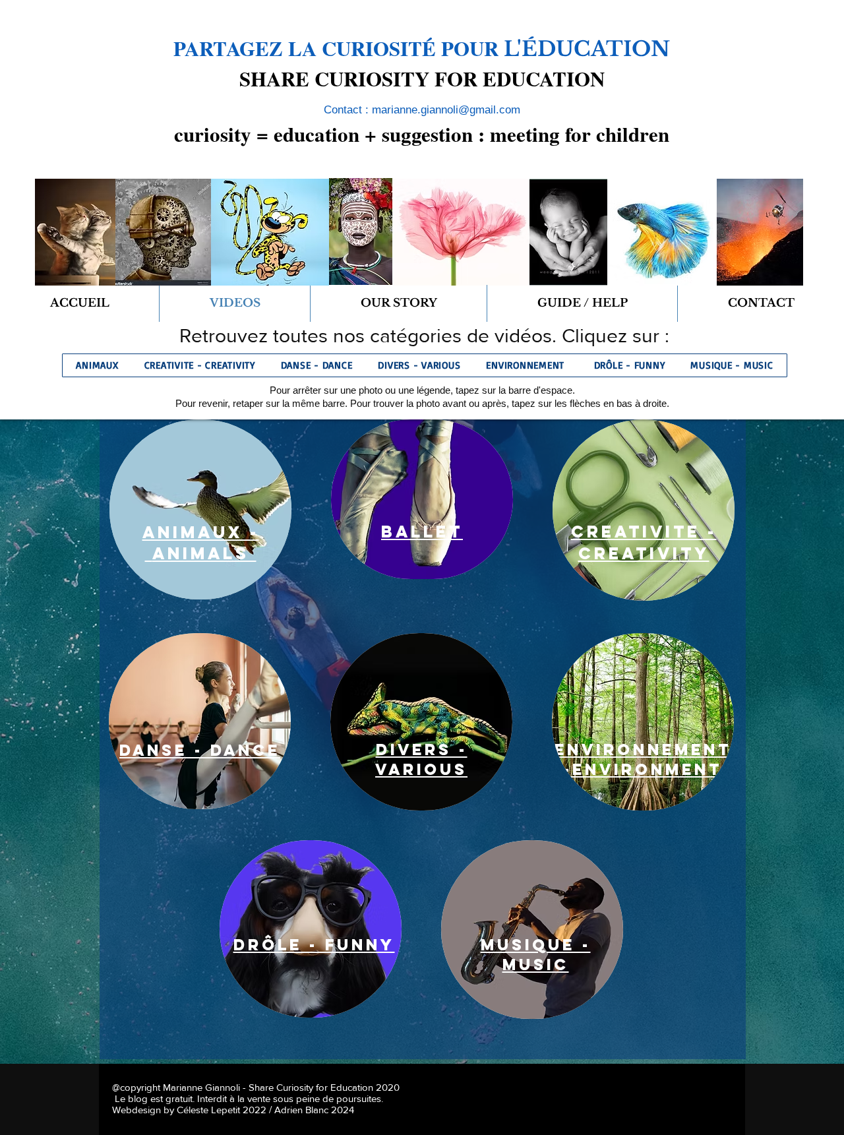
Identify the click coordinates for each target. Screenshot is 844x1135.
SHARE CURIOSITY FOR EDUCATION (422, 78)
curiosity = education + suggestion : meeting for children (421, 134)
